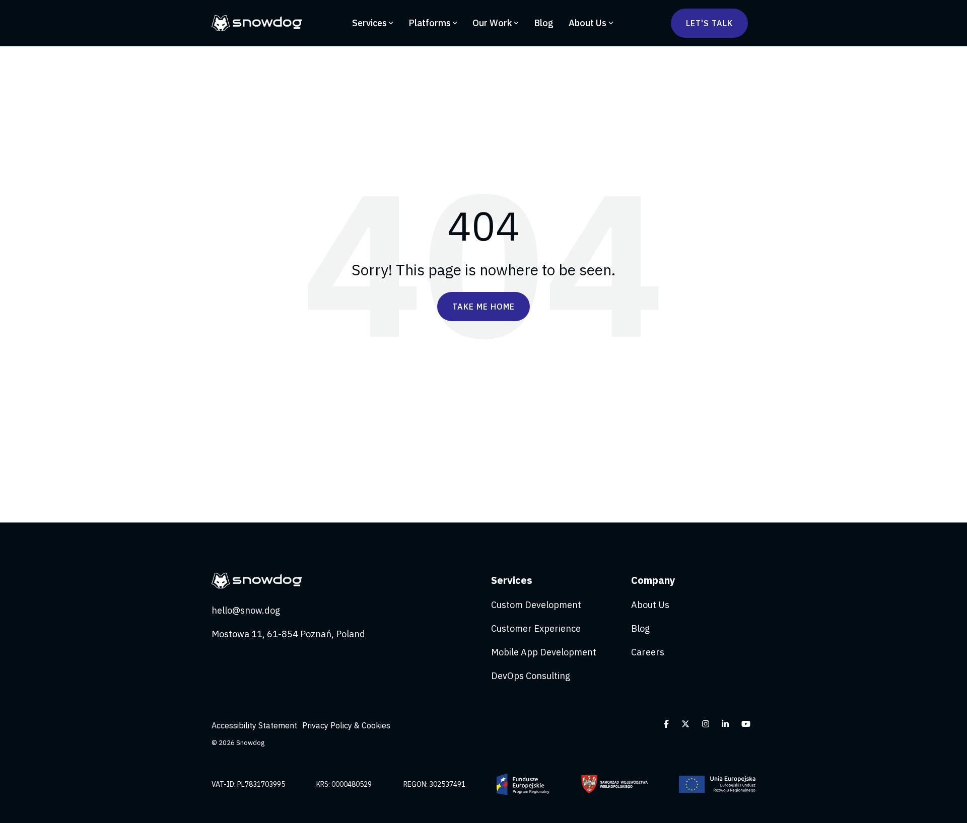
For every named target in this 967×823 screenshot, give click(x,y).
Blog (544, 23)
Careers (647, 652)
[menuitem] (257, 725)
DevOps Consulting (530, 676)
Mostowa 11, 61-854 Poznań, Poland (288, 634)
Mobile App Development (543, 652)
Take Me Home (483, 307)
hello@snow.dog (246, 610)
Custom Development (536, 605)
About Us (587, 23)
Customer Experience (536, 628)
